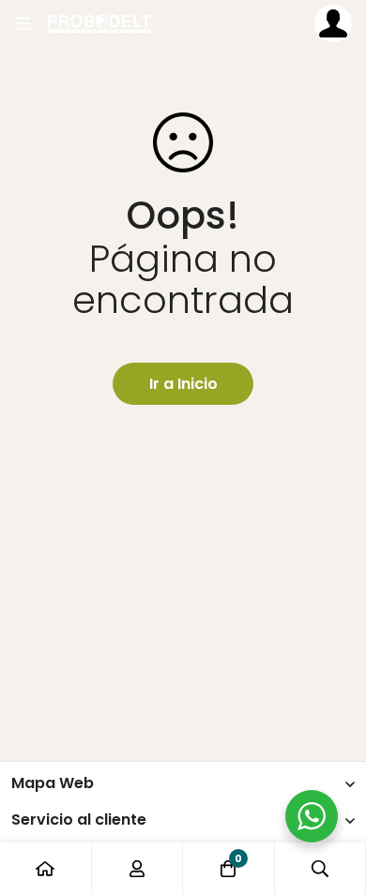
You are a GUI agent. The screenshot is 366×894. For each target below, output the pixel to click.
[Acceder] (333, 23)
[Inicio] (46, 868)
